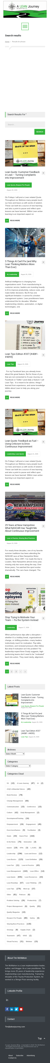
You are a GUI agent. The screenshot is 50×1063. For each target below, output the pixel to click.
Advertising (31, 1055)
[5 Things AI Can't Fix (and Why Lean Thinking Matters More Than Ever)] (11, 719)
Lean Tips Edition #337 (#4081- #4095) (21, 355)
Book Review (12, 795)
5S (8, 783)
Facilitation (31, 830)
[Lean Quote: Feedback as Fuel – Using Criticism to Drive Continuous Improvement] (25, 422)
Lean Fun (10, 865)
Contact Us (12, 1058)
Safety (32, 918)
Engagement (31, 824)
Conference (31, 807)
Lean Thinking (31, 883)
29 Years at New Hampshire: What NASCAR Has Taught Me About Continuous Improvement (22, 528)
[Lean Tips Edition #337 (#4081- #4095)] (25, 335)
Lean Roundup (12, 883)
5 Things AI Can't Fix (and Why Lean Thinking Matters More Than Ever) (32, 716)
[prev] (15, 697)
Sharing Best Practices (27, 538)
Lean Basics (11, 859)
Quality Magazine (13, 912)
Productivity (32, 900)
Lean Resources (31, 877)
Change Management (15, 801)
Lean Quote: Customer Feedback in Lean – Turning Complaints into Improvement (22, 175)
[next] (15, 740)
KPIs (21, 848)
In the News (11, 842)
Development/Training (15, 818)
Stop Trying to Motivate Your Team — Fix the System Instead (21, 619)
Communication (13, 807)
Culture (9, 813)
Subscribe (19, 1055)
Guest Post (23, 836)
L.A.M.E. (34, 848)
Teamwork (11, 936)
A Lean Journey (23, 783)
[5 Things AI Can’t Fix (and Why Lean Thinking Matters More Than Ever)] (25, 242)
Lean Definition (31, 859)
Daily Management (28, 813)
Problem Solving (13, 900)
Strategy (10, 930)
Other (9, 895)
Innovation (28, 842)
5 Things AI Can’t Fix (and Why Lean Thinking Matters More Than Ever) (21, 264)
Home (7, 42)
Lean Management (14, 871)
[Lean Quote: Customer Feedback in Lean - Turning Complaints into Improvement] (11, 700)
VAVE (25, 936)
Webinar (29, 941)
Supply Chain (25, 930)
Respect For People (23, 185)
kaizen (9, 848)
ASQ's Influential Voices (16, 789)
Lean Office (34, 871)
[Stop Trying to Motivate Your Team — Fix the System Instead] (25, 598)
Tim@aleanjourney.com (15, 1027)
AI (7, 274)
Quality (32, 906)
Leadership (13, 274)
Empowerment (12, 824)
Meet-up (26, 889)
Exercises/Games (13, 830)
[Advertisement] (25, 80)
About (10, 1055)
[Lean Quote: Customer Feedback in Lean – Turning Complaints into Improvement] (25, 153)
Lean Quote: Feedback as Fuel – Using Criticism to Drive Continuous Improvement (22, 443)
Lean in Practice (12, 538)
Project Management (15, 906)
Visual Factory (12, 941)
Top (40, 1038)
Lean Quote (11, 185)
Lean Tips (10, 364)
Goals (9, 836)
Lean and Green (31, 854)
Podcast (22, 895)
